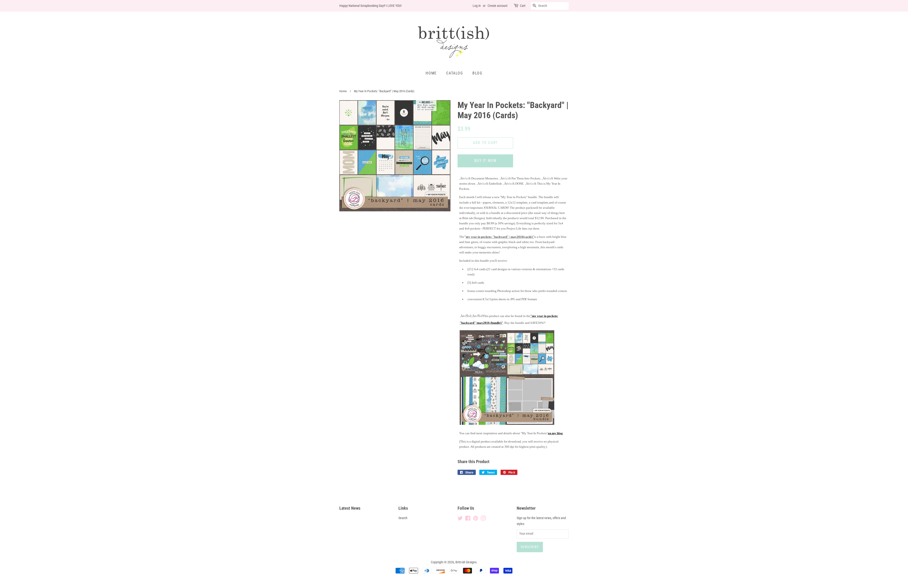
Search (402, 518)
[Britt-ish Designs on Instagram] (483, 519)
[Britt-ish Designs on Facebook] (468, 519)
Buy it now (485, 160)
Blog (477, 73)
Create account (497, 6)
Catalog (454, 73)
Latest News (349, 508)
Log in (477, 6)
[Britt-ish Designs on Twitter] (460, 519)
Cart (522, 6)
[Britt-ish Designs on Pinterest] (475, 519)
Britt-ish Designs (465, 562)
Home (431, 73)
